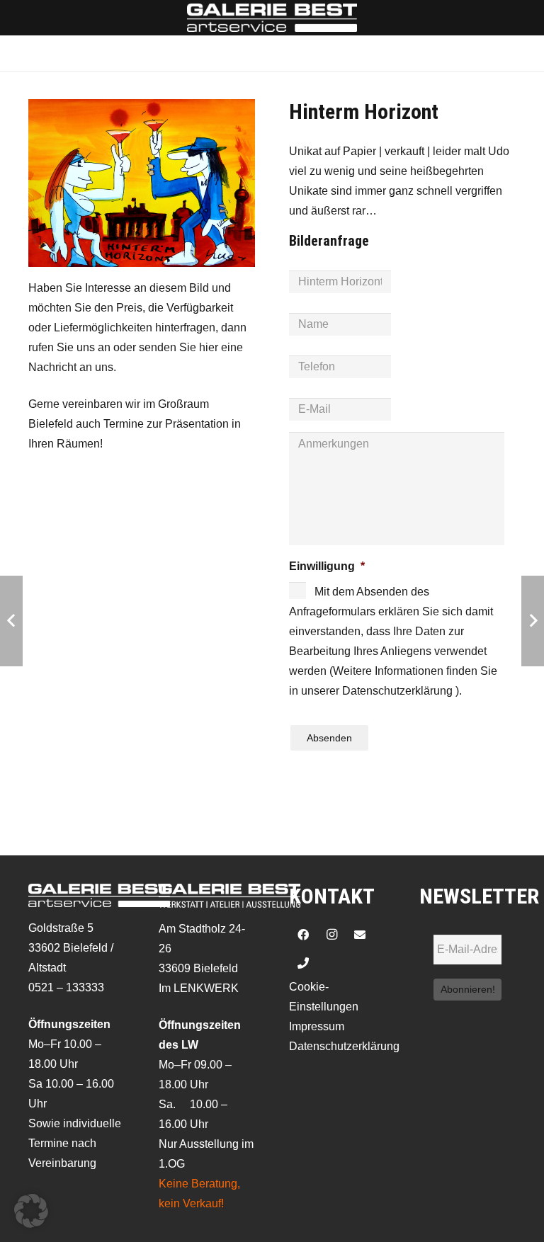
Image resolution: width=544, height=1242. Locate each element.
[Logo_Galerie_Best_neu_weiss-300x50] (272, 18)
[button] (31, 1211)
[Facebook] (303, 935)
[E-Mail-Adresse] (360, 935)
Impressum (316, 1026)
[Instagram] (331, 935)
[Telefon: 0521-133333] (303, 963)
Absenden (329, 738)
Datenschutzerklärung (344, 1046)
